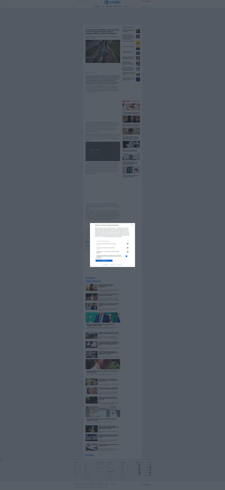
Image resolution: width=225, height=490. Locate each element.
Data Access (112, 264)
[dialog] (112, 245)
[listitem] (112, 241)
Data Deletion (105, 264)
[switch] (127, 244)
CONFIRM (104, 260)
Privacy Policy (119, 264)
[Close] (133, 225)
